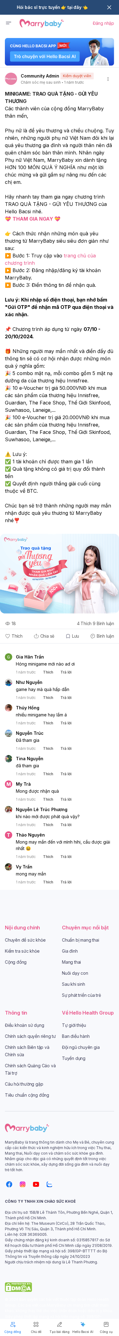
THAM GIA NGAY (33, 219)
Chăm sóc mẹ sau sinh (41, 82)
